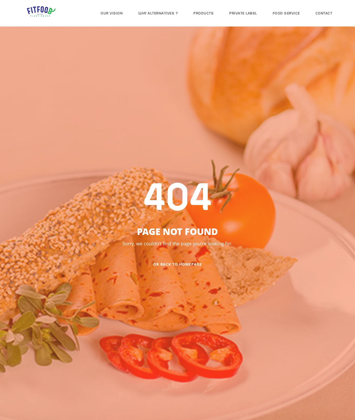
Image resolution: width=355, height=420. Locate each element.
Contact (323, 13)
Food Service (286, 13)
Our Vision (112, 13)
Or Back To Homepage (177, 264)
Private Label (243, 13)
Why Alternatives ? (158, 13)
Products (203, 13)
